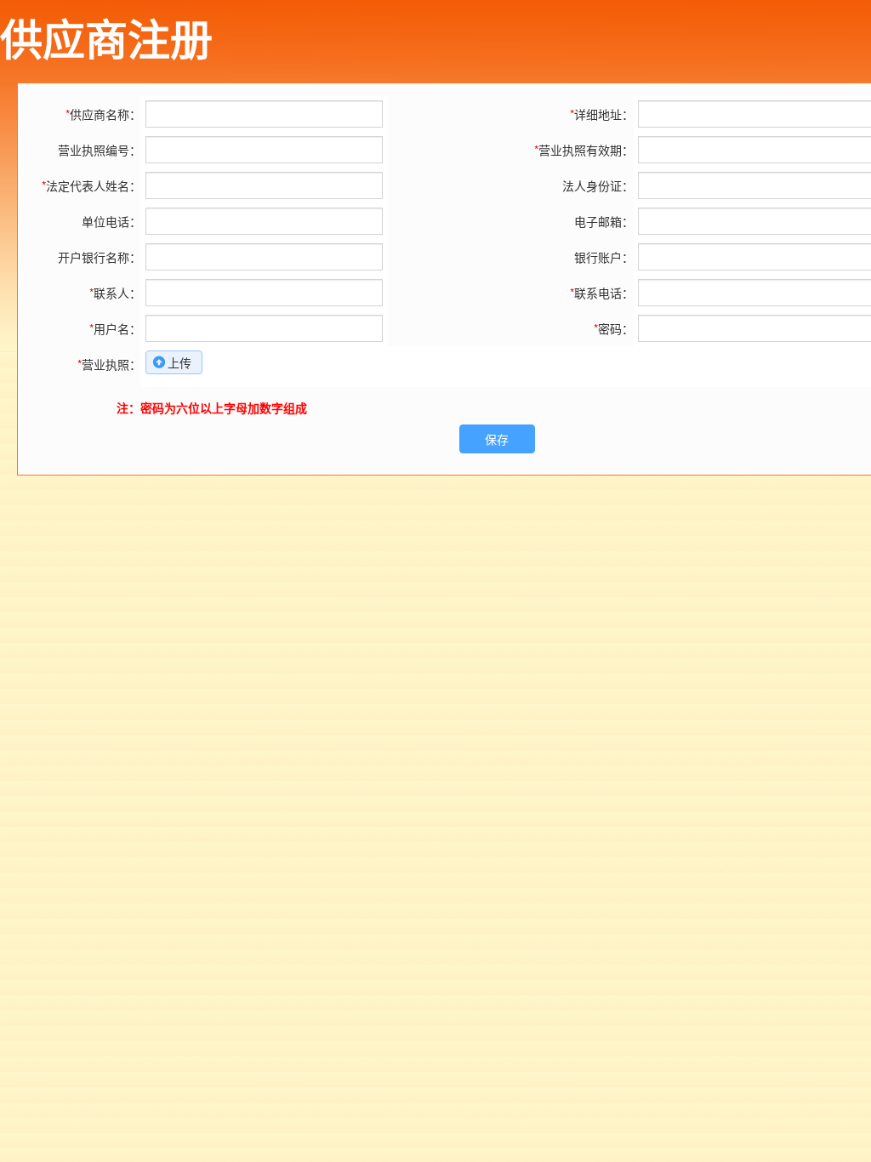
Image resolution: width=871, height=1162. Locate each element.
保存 (497, 438)
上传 (179, 362)
